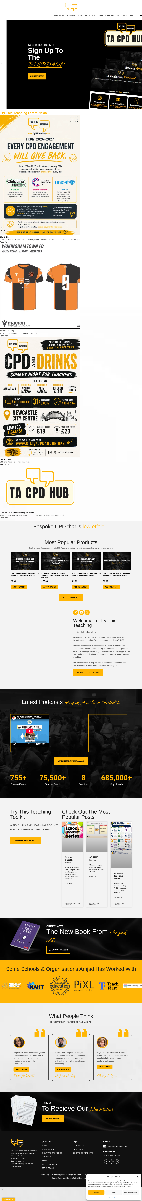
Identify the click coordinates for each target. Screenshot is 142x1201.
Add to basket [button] (19, 587)
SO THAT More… (93, 858)
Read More (4, 242)
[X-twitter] (75, 612)
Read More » (69, 883)
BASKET (132, 15)
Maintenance (81, 1175)
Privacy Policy (79, 1149)
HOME (50, 15)
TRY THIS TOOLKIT (83, 15)
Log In (2, 1188)
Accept (96, 1192)
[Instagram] (87, 612)
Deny (114, 1192)
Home (44, 1145)
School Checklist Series (69, 860)
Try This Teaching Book (112, 1155)
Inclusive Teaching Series (118, 876)
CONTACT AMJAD (121, 15)
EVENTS (94, 15)
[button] (138, 1177)
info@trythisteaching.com (117, 1146)
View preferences (131, 1192)
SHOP (101, 15)
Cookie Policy (113, 1197)
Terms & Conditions (59, 1178)
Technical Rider (85, 1178)
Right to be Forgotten (83, 1153)
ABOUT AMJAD (59, 15)
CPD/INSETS (70, 15)
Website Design (67, 1175)
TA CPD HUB (109, 15)
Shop (44, 1160)
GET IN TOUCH (48, 1168)
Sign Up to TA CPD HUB (52, 1153)
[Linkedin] (81, 612)
